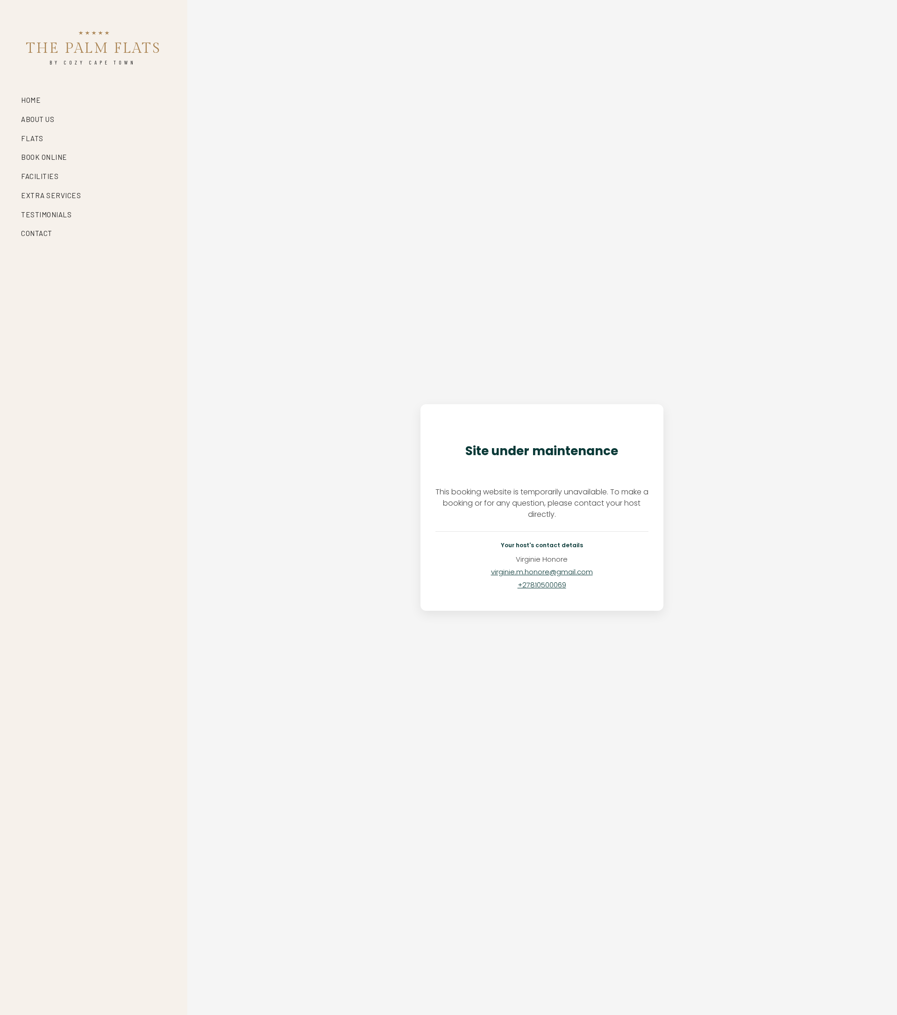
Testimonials (46, 214)
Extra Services (51, 195)
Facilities (39, 176)
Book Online (44, 157)
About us (37, 119)
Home (31, 100)
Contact (36, 233)
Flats (32, 138)
